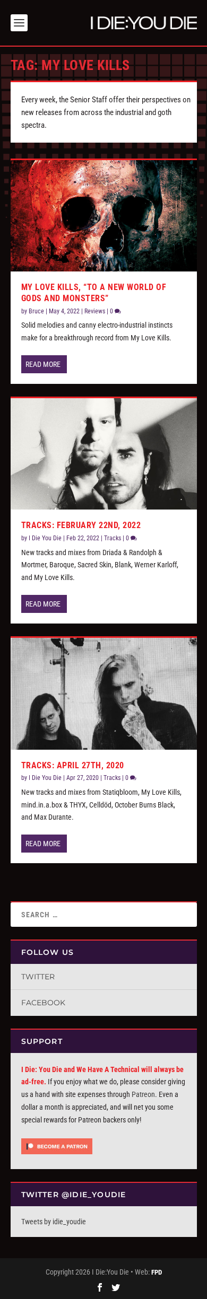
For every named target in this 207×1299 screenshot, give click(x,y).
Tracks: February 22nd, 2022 (81, 525)
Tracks (112, 538)
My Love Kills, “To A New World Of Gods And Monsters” (94, 292)
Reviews (94, 311)
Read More (43, 364)
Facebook (43, 1002)
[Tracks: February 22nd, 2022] (104, 454)
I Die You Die (45, 538)
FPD (156, 1272)
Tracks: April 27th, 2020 (72, 765)
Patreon (143, 1094)
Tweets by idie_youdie (53, 1221)
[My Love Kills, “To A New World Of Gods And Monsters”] (104, 215)
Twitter (38, 976)
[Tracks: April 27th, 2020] (104, 693)
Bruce (36, 311)
